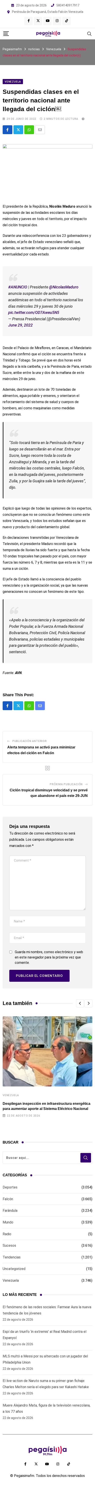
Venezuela (11, 1095)
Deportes (10, 1187)
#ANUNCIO (17, 287)
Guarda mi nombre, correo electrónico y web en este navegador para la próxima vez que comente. (49, 957)
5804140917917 (67, 5)
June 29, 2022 (20, 325)
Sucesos (9, 1245)
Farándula (10, 1210)
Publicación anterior (29, 741)
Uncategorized (14, 1269)
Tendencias (12, 1257)
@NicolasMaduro (63, 287)
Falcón (8, 1199)
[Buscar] (89, 33)
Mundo (8, 1222)
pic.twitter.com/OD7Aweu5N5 (33, 312)
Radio (7, 1234)
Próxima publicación (66, 784)
